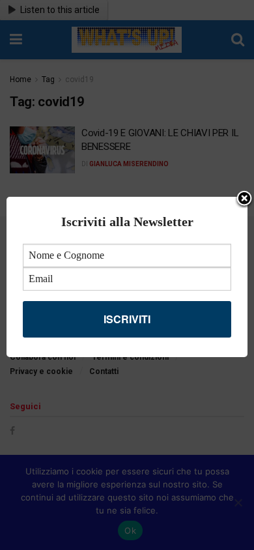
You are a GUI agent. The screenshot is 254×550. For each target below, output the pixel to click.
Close (244, 199)
